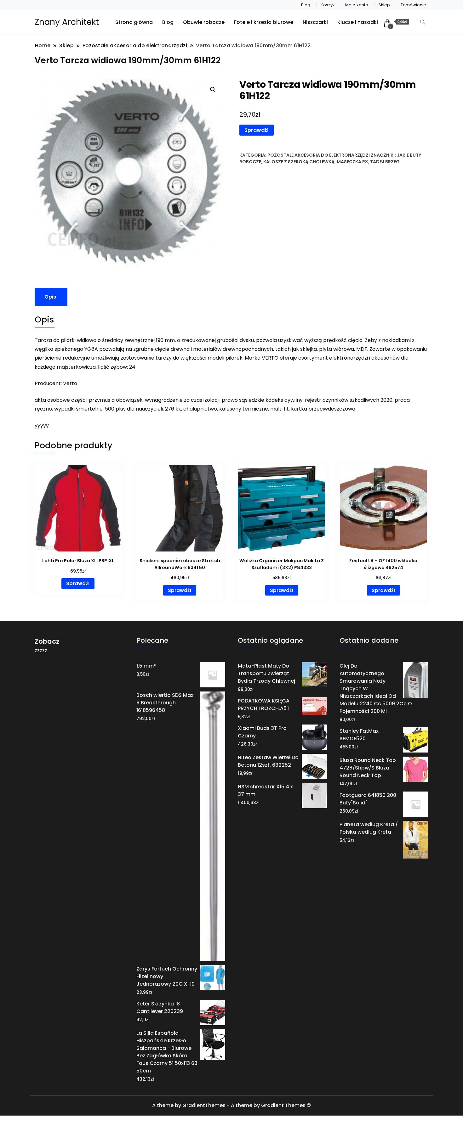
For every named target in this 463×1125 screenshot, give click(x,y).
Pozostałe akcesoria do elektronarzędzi (318, 155)
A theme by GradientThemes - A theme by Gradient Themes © (231, 1105)
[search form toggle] (422, 22)
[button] (213, 89)
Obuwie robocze (204, 22)
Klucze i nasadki (357, 22)
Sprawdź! (256, 130)
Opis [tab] (50, 296)
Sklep (384, 5)
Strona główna (134, 22)
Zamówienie (413, 5)
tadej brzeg (385, 162)
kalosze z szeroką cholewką (298, 162)
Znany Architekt (67, 22)
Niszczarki (315, 22)
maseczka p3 (352, 162)
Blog (305, 5)
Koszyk (328, 5)
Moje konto (356, 5)
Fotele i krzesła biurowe (263, 22)
